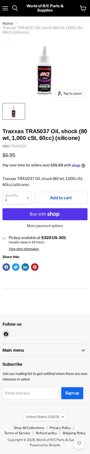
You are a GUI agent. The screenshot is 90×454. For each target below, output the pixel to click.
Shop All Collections (29, 428)
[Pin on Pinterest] (34, 267)
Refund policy (46, 433)
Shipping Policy (74, 433)
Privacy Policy (60, 428)
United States (42, 417)
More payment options (45, 226)
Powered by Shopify (45, 445)
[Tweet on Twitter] (16, 267)
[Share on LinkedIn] (25, 267)
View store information (24, 249)
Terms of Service (17, 433)
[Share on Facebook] (6, 267)
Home (7, 24)
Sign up (72, 393)
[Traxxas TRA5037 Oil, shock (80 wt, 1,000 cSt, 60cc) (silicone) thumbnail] (14, 111)
